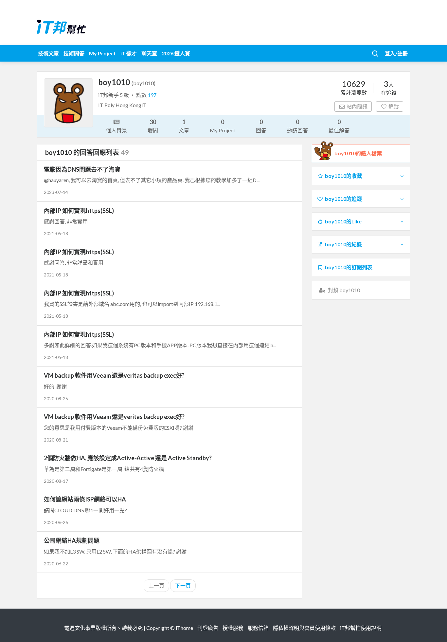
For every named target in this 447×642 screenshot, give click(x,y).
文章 (184, 125)
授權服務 (233, 628)
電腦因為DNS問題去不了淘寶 (82, 169)
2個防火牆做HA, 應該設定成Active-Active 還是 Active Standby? (128, 458)
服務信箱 (258, 628)
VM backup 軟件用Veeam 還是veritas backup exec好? (114, 375)
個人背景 (116, 130)
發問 (153, 125)
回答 (261, 125)
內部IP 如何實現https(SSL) (79, 210)
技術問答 (73, 53)
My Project (102, 53)
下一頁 (183, 585)
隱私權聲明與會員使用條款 (304, 628)
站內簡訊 (357, 106)
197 (152, 95)
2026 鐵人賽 (176, 53)
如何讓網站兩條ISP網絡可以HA (85, 499)
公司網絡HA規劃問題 (71, 540)
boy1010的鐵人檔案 (358, 153)
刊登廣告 (207, 628)
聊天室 (149, 53)
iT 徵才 (128, 53)
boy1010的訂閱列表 (348, 267)
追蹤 (393, 106)
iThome (184, 628)
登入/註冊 (396, 53)
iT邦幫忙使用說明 (361, 628)
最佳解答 (339, 125)
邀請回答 (297, 125)
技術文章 (48, 53)
